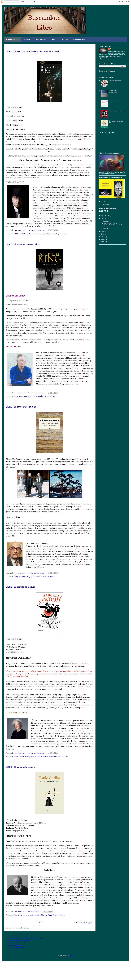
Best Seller (18, 915)
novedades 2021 (42, 234)
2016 (102, 239)
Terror (53, 39)
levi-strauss (39, 576)
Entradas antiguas (83, 922)
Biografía (17, 576)
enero (105, 228)
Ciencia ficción (40, 39)
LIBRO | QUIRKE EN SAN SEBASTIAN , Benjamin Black (32, 51)
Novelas (27, 39)
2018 (102, 234)
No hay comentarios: (36, 230)
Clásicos (64, 39)
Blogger (71, 955)
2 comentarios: (34, 911)
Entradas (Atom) (22, 928)
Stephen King (43, 396)
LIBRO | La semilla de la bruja (20, 587)
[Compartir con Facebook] (55, 230)
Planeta (62, 915)
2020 (102, 231)
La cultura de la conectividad (113, 91)
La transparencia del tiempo (16, 945)
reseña (64, 234)
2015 (102, 242)
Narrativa (44, 756)
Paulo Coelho (53, 915)
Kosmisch (113, 49)
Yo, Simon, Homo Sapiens (117, 111)
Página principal (12, 39)
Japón (32, 576)
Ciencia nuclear (113, 101)
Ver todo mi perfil (104, 60)
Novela (65, 756)
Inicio (40, 922)
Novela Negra (55, 234)
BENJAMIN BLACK (22, 234)
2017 (102, 237)
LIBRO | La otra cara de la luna (21, 407)
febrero (105, 221)
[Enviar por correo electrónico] (49, 230)
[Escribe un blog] (51, 230)
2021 (102, 219)
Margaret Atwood (32, 756)
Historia (25, 576)
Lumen (21, 756)
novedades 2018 (55, 756)
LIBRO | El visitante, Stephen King (22, 244)
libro (33, 234)
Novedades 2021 (79, 39)
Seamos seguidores (115, 80)
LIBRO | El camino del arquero (21, 767)
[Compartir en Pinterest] (57, 230)
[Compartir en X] (53, 230)
